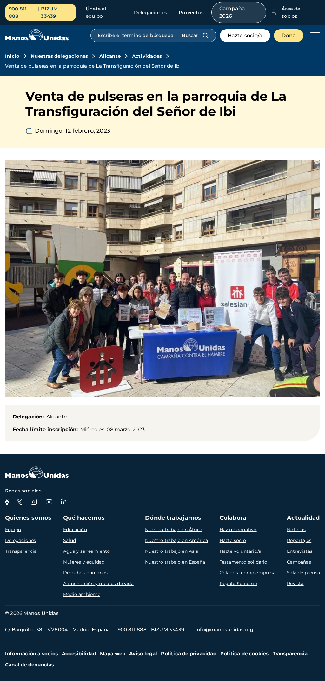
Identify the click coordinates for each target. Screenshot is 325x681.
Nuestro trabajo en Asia (171, 551)
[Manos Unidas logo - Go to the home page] (37, 39)
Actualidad (303, 517)
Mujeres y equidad (83, 562)
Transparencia (21, 551)
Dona (289, 35)
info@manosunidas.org (224, 629)
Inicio (12, 56)
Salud (69, 540)
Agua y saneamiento (86, 551)
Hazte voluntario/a (241, 551)
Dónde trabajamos (173, 517)
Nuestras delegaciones (59, 56)
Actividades (147, 56)
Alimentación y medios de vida (98, 583)
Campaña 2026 (232, 12)
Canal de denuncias (29, 665)
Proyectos (191, 13)
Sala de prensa (303, 573)
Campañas (299, 562)
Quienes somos (28, 517)
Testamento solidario (244, 562)
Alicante (110, 56)
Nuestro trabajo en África (173, 529)
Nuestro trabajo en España (175, 562)
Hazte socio (233, 540)
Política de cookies (244, 654)
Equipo (13, 529)
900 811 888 (18, 12)
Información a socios (31, 654)
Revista (295, 583)
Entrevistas (299, 551)
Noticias (296, 529)
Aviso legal (143, 654)
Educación (75, 529)
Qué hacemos (84, 517)
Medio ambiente (81, 594)
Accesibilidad (79, 654)
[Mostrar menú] (313, 35)
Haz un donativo (238, 529)
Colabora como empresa (247, 573)
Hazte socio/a (245, 35)
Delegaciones (150, 13)
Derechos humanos (85, 573)
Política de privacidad (188, 654)
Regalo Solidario (238, 583)
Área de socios (291, 12)
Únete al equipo (96, 12)
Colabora (233, 517)
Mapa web (113, 654)
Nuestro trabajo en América (176, 540)
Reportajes (299, 540)
